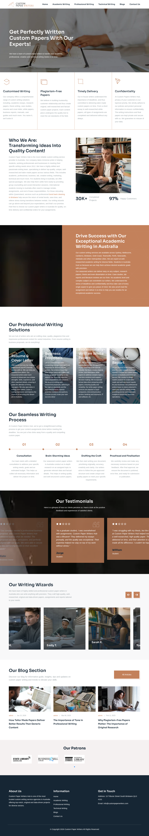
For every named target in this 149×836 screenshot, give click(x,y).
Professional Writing (84, 4)
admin (11, 715)
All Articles (126, 674)
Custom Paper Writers (74, 829)
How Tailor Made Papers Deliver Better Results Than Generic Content (27, 724)
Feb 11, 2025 (110, 715)
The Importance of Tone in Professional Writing (68, 722)
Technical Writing (106, 4)
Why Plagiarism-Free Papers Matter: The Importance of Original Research (114, 724)
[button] (74, 766)
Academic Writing (61, 4)
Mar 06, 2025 (66, 715)
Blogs (122, 4)
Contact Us (135, 4)
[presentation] (128, 595)
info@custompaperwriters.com (116, 803)
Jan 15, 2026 (21, 715)
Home (45, 4)
